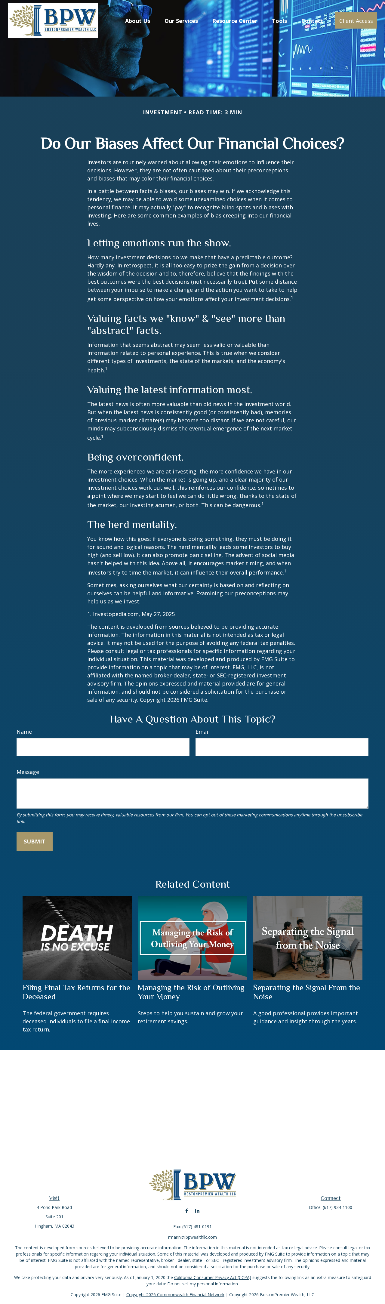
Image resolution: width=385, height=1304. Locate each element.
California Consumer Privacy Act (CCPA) (212, 1277)
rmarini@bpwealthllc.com (192, 1237)
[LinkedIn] (197, 1211)
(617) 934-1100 (337, 1207)
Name (24, 731)
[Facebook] (187, 1211)
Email (203, 731)
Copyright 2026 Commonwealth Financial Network (175, 1294)
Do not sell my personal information (202, 1284)
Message (28, 771)
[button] (137, 20)
